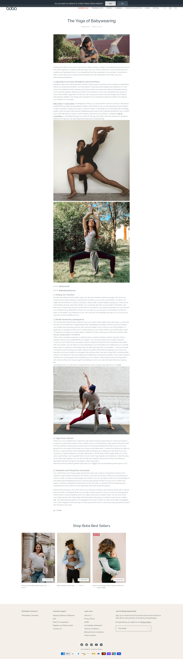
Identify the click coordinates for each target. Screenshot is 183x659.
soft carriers (70, 104)
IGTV (119, 365)
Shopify (100, 649)
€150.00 (81, 585)
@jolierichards (64, 286)
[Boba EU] (11, 8)
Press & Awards (90, 635)
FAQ (54, 619)
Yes (110, 3)
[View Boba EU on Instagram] (91, 644)
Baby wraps (57, 104)
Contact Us (57, 629)
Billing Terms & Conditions (94, 632)
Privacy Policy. (146, 622)
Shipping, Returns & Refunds (63, 615)
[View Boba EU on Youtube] (96, 644)
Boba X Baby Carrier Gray (65, 585)
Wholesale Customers (30, 611)
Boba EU (88, 649)
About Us (88, 615)
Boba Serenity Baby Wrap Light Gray (34, 585)
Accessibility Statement (93, 625)
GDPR (86, 622)
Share (59, 510)
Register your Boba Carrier (63, 625)
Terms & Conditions (91, 629)
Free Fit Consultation (61, 622)
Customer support (59, 611)
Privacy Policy (89, 619)
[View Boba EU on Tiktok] (101, 644)
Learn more (88, 611)
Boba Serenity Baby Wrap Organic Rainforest (108, 585)
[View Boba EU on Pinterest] (86, 644)
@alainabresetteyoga (67, 290)
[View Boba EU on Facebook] (81, 644)
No (122, 3)
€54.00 (24, 587)
